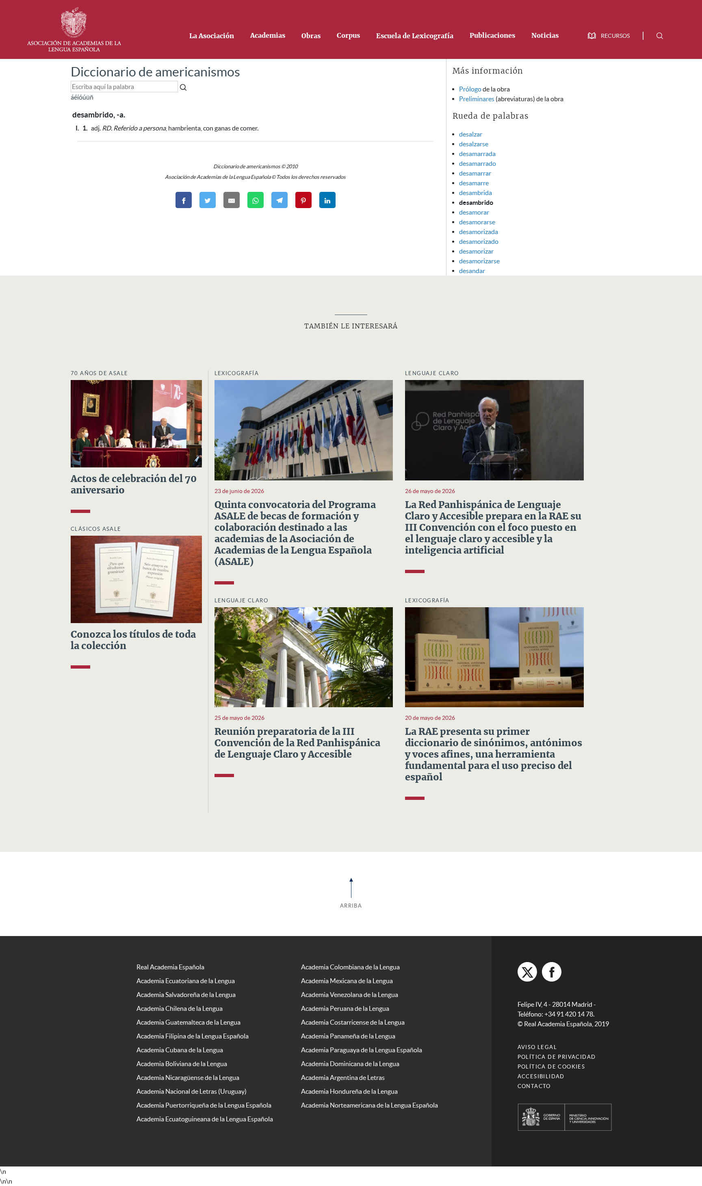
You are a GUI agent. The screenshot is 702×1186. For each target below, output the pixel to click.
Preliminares (476, 98)
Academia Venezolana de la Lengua (349, 994)
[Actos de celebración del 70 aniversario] (136, 422)
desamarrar (475, 173)
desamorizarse (479, 261)
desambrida (475, 192)
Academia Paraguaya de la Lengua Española (361, 1049)
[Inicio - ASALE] (74, 28)
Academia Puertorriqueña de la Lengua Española (203, 1105)
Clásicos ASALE (96, 529)
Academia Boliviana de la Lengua (181, 1063)
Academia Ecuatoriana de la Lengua (185, 980)
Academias (267, 36)
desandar (472, 270)
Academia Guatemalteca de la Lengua (188, 1022)
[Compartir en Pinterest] (303, 200)
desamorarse (477, 222)
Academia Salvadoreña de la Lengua (186, 994)
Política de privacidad (557, 1057)
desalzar (470, 134)
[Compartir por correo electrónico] (231, 200)
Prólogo (470, 89)
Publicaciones (492, 36)
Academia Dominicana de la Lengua (350, 1063)
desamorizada (478, 231)
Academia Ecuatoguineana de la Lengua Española (204, 1119)
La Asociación (211, 36)
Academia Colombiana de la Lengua (350, 967)
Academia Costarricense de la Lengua (353, 1022)
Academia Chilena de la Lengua (179, 1008)
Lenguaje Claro (432, 373)
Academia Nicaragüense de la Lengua (187, 1077)
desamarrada (477, 153)
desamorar (474, 212)
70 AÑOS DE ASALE (99, 373)
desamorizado (478, 241)
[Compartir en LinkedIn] (327, 200)
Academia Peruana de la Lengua (345, 1008)
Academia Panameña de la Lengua (348, 1036)
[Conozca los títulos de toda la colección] (136, 578)
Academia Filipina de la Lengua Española (192, 1036)
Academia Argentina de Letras (343, 1077)
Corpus (348, 36)
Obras (311, 36)
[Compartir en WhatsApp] (255, 200)
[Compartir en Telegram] (279, 200)
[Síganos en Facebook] (551, 972)
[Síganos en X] (527, 972)
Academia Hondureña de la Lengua (349, 1091)
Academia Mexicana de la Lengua (347, 980)
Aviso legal (537, 1047)
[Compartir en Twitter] (207, 200)
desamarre (474, 183)
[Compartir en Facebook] (184, 200)
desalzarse (473, 144)
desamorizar (476, 251)
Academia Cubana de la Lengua (179, 1049)
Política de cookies (551, 1067)
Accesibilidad (541, 1076)
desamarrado (477, 163)
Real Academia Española (170, 967)
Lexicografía (236, 373)
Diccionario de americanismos (155, 72)
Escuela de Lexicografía (414, 36)
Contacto (534, 1086)
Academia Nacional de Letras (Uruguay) (191, 1091)
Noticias (545, 36)
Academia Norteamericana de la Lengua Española (369, 1105)
